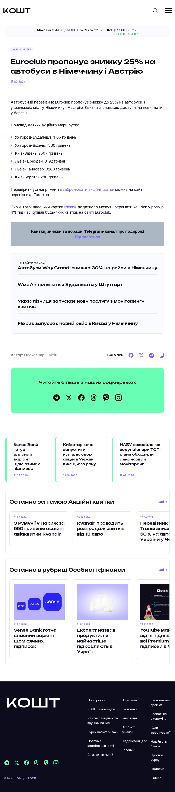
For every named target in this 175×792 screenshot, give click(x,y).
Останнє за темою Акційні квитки (61, 502)
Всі (161, 501)
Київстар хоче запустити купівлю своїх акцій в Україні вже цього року (79, 454)
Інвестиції (129, 718)
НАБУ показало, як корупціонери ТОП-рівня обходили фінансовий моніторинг (140, 454)
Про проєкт (97, 700)
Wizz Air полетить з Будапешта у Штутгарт (70, 285)
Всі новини (129, 700)
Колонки (128, 750)
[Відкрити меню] (168, 10)
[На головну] (33, 702)
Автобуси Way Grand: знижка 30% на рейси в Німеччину (87, 268)
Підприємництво (134, 741)
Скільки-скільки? (100, 755)
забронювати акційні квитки (88, 189)
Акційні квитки (22, 48)
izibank (70, 207)
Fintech (156, 778)
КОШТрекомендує (102, 709)
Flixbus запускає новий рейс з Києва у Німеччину (78, 324)
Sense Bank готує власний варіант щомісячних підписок (26, 457)
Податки (157, 769)
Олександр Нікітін (40, 355)
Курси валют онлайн (103, 732)
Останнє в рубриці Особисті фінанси (67, 570)
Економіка (129, 709)
